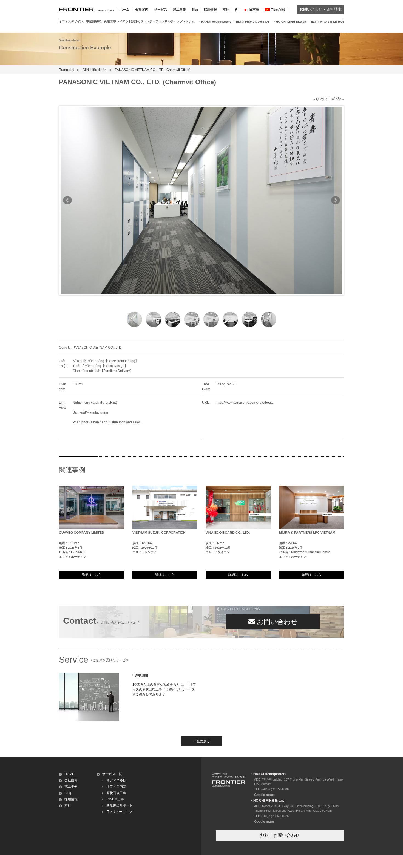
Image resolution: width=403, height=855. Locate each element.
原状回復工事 (116, 793)
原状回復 (141, 675)
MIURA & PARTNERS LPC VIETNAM (307, 533)
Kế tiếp (336, 99)
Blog (195, 9)
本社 (226, 9)
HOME (69, 774)
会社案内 (71, 780)
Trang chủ (66, 70)
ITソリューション (119, 812)
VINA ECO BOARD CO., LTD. (228, 533)
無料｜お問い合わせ (280, 835)
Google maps (264, 795)
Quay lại (322, 99)
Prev (67, 200)
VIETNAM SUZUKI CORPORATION (159, 533)
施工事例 (71, 786)
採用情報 (210, 9)
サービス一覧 (112, 774)
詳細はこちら (91, 575)
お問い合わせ (276, 621)
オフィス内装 (116, 786)
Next (335, 200)
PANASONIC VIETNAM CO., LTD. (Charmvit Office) (152, 70)
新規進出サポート (119, 805)
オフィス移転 (116, 780)
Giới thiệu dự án (95, 70)
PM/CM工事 (115, 799)
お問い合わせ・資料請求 (320, 10)
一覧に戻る (201, 741)
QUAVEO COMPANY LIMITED (81, 533)
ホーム (124, 9)
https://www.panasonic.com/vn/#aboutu (245, 403)
